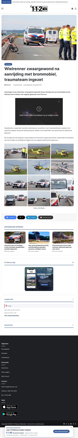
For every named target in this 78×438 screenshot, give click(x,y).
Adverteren (4, 368)
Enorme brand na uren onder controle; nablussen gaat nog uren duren (61, 247)
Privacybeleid (5, 349)
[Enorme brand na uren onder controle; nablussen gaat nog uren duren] (63, 238)
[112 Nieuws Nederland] (39, 8)
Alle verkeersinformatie (11, 315)
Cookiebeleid (5, 357)
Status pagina (5, 372)
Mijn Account (5, 376)
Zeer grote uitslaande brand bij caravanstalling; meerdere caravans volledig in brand (38, 247)
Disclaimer (4, 353)
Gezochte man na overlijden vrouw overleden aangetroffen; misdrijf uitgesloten (14, 247)
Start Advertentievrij (61, 431)
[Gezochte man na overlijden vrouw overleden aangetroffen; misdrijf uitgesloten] (15, 238)
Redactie (8, 85)
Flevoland (8, 64)
